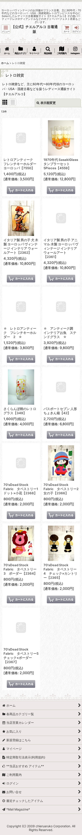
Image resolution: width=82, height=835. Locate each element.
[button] (5, 29)
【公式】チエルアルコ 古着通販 (34, 29)
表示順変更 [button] (48, 103)
